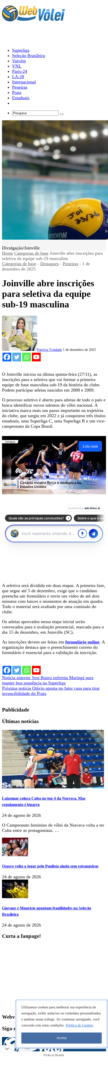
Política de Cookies (79, 1025)
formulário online (82, 641)
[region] (61, 1024)
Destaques (49, 263)
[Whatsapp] (26, 357)
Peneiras (70, 263)
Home (7, 253)
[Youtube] (36, 357)
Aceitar (62, 1038)
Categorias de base (31, 253)
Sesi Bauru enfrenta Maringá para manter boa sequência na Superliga (47, 680)
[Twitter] (16, 357)
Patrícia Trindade (49, 350)
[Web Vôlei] (33, 19)
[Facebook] (7, 357)
